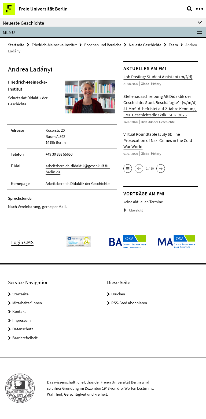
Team (173, 44)
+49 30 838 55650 (59, 154)
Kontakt (19, 311)
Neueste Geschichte (145, 44)
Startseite (16, 44)
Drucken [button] (118, 293)
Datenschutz (22, 328)
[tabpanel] (61, 144)
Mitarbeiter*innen (27, 302)
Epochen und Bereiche (102, 44)
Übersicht (136, 210)
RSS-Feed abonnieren (129, 302)
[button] (127, 168)
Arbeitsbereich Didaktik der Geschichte (77, 183)
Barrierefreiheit (25, 337)
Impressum (21, 320)
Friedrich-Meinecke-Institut (54, 44)
